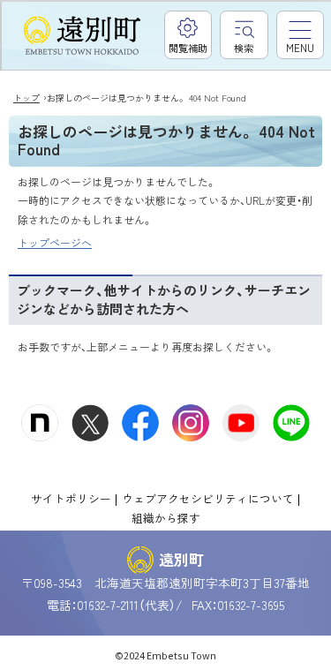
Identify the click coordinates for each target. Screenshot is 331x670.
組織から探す (166, 517)
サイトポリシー (71, 498)
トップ (26, 97)
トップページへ (55, 242)
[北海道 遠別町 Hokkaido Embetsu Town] (82, 36)
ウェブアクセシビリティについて (208, 498)
